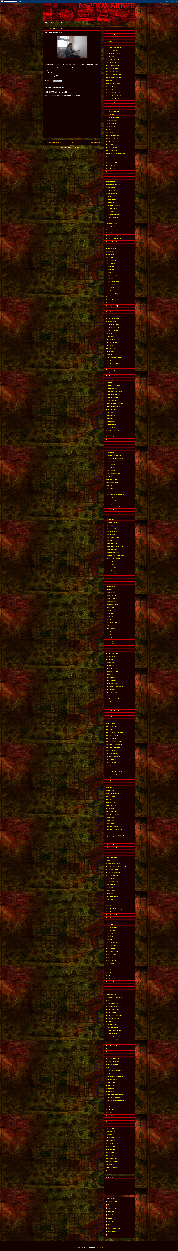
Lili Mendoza (109, 647)
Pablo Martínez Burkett (112, 927)
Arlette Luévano (110, 156)
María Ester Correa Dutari (113, 741)
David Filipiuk (110, 287)
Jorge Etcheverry (111, 528)
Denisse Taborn (110, 300)
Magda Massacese (111, 701)
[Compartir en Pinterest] (61, 81)
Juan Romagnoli (110, 607)
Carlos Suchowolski (111, 193)
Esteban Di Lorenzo (111, 342)
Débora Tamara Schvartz (113, 297)
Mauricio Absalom (111, 796)
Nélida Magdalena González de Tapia (117, 866)
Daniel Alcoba (110, 266)
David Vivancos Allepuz (112, 294)
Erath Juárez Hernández (113, 330)
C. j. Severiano (110, 172)
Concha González (111, 245)
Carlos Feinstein (110, 187)
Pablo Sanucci (110, 936)
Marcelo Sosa (110, 717)
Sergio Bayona (110, 1088)
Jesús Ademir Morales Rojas (114, 507)
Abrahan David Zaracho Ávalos (115, 38)
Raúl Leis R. (109, 1000)
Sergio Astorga (110, 1085)
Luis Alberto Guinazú (112, 683)
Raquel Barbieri (110, 991)
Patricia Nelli (109, 957)
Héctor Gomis (110, 452)
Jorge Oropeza (110, 534)
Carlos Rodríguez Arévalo (113, 190)
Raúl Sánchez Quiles (112, 1003)
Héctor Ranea (110, 461)
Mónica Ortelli (110, 845)
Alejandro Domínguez (112, 89)
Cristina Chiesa (110, 263)
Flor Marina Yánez (111, 400)
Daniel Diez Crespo (111, 275)
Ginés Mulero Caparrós (113, 431)
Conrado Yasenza (111, 251)
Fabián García (110, 367)
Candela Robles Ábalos (113, 175)
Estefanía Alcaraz (111, 348)
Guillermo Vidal (110, 443)
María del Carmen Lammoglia (114, 732)
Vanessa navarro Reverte (113, 1137)
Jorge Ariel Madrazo (112, 522)
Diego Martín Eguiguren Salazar (115, 309)
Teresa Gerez (110, 1134)
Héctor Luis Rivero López (113, 455)
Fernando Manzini (55, 83)
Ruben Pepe (109, 1043)
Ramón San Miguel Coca (113, 988)
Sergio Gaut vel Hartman (113, 1097)
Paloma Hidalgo (110, 948)
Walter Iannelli (110, 1164)
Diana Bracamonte (111, 303)
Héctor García (110, 449)
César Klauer (110, 211)
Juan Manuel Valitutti (112, 604)
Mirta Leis (109, 839)
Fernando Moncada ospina (114, 391)
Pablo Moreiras (110, 930)
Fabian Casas (110, 360)
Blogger (102, 1247)
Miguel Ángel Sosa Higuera (114, 829)
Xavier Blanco (110, 1170)
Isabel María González (112, 479)
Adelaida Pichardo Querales (114, 47)
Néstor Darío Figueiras (112, 869)
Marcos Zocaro (110, 723)
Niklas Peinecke (110, 884)
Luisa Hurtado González (113, 698)
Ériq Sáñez (109, 333)
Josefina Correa (110, 580)
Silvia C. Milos (110, 1110)
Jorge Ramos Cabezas (112, 537)
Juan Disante (110, 589)
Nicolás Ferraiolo (111, 878)
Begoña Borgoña (111, 166)
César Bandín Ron (111, 208)
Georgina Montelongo (112, 427)
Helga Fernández (111, 464)
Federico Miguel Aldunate (113, 376)
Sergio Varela (110, 1103)
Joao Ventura (110, 516)
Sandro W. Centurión (112, 1064)
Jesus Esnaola (110, 510)
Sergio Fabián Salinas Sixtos (114, 1094)
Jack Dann (109, 491)
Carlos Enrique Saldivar (113, 184)
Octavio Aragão (110, 890)
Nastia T (108, 860)
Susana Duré (110, 1122)
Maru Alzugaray (110, 787)
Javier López (109, 504)
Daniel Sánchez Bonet (112, 281)
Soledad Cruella (110, 1113)
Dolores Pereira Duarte (112, 318)
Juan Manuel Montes (112, 601)
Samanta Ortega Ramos (113, 1061)
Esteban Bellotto (110, 339)
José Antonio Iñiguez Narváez (114, 546)
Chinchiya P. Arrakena (112, 217)
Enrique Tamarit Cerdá (112, 327)
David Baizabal (110, 284)
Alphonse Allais (110, 105)
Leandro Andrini (110, 638)
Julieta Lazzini (110, 616)
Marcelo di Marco (111, 714)
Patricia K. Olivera (111, 954)
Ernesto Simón (110, 336)
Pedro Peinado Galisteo (113, 972)
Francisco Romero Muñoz (113, 406)
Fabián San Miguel (111, 370)
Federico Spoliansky (112, 379)
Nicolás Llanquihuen (112, 881)
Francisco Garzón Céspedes (114, 403)
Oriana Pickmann (111, 906)
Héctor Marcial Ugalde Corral (114, 458)
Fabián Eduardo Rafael (113, 364)
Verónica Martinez (111, 1140)
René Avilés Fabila (111, 1006)
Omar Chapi (109, 899)
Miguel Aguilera (110, 823)
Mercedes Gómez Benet (113, 814)
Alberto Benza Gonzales (113, 65)
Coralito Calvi (110, 254)
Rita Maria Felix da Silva (113, 1018)
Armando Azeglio (111, 160)
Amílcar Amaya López (112, 111)
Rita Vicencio (109, 1021)
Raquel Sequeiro (111, 994)
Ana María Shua (110, 126)
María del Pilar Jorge (112, 735)
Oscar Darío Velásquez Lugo (114, 909)
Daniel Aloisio (110, 269)
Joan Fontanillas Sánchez (113, 513)
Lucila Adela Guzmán (112, 677)
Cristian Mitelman (111, 260)
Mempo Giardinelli (111, 811)
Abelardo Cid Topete (112, 35)
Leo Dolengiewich (111, 641)
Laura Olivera (110, 631)
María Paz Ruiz (110, 750)
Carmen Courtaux (111, 199)
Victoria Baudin (110, 1146)
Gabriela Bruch (110, 421)
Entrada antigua (94, 142)
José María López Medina (113, 571)
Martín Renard (110, 781)
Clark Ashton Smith (111, 223)
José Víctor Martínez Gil (113, 577)
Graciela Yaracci (110, 440)
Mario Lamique (110, 769)
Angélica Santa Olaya (112, 138)
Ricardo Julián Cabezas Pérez (115, 1015)
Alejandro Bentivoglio (112, 86)
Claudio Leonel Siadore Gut (114, 239)
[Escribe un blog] (56, 81)
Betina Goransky (111, 169)
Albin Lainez (109, 80)
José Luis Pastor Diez (112, 561)
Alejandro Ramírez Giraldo (113, 96)
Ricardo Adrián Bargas (112, 1009)
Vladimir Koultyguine (112, 1161)
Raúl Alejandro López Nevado (114, 997)
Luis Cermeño (110, 689)
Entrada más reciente (52, 142)
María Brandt (110, 729)
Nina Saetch (109, 887)
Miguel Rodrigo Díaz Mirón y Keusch (116, 836)
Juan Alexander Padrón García (115, 583)
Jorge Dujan (109, 525)
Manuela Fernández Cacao (114, 711)
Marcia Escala (110, 720)
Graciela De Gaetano (112, 437)
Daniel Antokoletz (111, 272)
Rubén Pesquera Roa (112, 1046)
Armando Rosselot (111, 163)
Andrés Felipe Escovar (112, 135)
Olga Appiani (109, 893)
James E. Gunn (110, 497)
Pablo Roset (109, 933)
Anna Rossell (110, 141)
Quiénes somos (64, 23)
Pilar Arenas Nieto (111, 982)
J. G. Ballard (109, 488)
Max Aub (108, 799)
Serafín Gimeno (110, 1082)
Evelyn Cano (109, 354)
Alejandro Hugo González (113, 92)
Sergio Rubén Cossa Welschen (115, 1100)
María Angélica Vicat (112, 726)
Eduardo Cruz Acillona (112, 324)
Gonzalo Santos (110, 434)
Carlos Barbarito (110, 181)
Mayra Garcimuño (111, 805)
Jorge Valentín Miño (112, 540)
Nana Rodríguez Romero (113, 854)
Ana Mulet (109, 129)
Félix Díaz (109, 382)
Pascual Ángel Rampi (112, 951)
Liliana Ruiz (109, 659)
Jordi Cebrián (110, 519)
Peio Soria (109, 976)
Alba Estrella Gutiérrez (112, 62)
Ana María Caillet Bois (112, 117)
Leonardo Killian (110, 644)
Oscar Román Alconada (113, 918)
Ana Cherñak (110, 114)
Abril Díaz (109, 41)
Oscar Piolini (109, 912)
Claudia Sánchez (111, 233)
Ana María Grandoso (112, 123)
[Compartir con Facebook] (59, 81)
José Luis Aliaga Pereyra (113, 558)
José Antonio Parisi (111, 549)
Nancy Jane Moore (111, 857)
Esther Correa (110, 351)
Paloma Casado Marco (112, 942)
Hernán (110, 1218)
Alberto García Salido (112, 68)
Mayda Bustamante (111, 802)
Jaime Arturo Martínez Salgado (115, 494)
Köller (107, 625)
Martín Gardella (110, 778)
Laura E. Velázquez (111, 628)
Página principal (50, 23)
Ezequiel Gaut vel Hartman (114, 357)
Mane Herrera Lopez (112, 708)
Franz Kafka (109, 412)
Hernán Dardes (110, 470)
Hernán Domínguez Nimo (113, 473)
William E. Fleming (111, 1167)
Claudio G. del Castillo (112, 236)
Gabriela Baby (110, 418)
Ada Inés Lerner (110, 44)
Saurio (108, 1073)
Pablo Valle (109, 939)
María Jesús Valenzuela (113, 747)
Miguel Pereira (110, 832)
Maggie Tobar (110, 705)
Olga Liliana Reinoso (112, 896)
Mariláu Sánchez (111, 762)
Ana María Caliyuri (111, 120)
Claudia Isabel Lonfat (112, 230)
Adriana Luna (110, 56)
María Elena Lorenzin (112, 738)
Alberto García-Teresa (112, 71)
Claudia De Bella (111, 226)
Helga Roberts (110, 467)
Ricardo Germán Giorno (113, 1012)
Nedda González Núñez (113, 863)
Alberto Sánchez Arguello (113, 77)
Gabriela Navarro (111, 424)
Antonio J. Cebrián (111, 147)
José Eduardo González (113, 552)
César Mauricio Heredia (113, 214)
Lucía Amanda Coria (112, 671)
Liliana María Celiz (111, 656)
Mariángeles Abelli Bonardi (113, 756)
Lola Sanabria (110, 665)
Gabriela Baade (110, 415)
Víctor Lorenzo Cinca (112, 1143)
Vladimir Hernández (111, 1158)
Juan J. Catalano (111, 592)
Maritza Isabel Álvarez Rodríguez (115, 772)
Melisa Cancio (110, 808)
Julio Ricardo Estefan (112, 622)
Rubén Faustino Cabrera (113, 1040)
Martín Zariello (110, 784)
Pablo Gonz (109, 924)
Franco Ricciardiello (111, 409)
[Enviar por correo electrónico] (54, 81)
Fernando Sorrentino (112, 397)
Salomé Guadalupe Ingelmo (114, 1058)
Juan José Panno (111, 595)
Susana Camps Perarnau (113, 1119)
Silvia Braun (109, 1106)
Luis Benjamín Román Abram (114, 686)
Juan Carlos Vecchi (111, 586)
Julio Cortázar (110, 619)
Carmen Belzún (110, 196)
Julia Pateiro (109, 613)
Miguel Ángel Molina (112, 826)
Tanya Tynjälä (110, 1128)
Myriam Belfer (110, 851)
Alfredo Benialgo (111, 102)
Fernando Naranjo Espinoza (114, 394)
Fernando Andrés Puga (113, 385)
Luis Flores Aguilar (111, 692)
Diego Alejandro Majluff (112, 306)
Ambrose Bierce (110, 108)
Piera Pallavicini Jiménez (113, 979)
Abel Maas (109, 32)
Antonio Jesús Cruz (111, 150)
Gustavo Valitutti (110, 446)
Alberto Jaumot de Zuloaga (114, 74)
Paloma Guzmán (111, 945)
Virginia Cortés (110, 1155)
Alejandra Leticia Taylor (113, 83)
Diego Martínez (110, 312)
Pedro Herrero (110, 970)
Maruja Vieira (110, 790)
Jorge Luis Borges (111, 531)
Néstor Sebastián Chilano (113, 872)
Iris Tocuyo (109, 476)
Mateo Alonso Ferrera (112, 793)
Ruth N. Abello (110, 1052)
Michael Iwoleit (110, 820)
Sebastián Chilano (111, 1079)
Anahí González (110, 132)
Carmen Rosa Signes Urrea (114, 205)
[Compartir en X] (58, 81)
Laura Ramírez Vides (112, 635)
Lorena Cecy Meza (111, 668)
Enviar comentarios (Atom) (76, 147)
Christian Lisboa (110, 220)
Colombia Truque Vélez (113, 242)
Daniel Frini (109, 278)
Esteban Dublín (110, 345)
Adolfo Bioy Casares (112, 50)
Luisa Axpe (109, 695)
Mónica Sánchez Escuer (113, 848)
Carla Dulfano (110, 178)
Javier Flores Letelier (112, 501)
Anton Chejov (110, 144)
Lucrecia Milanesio (111, 680)
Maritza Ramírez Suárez (113, 775)
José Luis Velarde (111, 565)
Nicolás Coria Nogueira (112, 875)
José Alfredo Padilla (111, 543)
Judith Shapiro (110, 610)
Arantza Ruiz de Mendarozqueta (115, 153)
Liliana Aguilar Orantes (112, 653)
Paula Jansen (110, 966)
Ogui (109, 1225)
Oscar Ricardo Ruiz (111, 915)
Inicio (74, 142)
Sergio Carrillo (110, 1091)
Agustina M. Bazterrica (112, 59)
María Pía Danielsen (112, 753)
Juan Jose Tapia (110, 598)
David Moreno (110, 290)
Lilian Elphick (109, 650)
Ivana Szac (109, 485)
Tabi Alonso (109, 1125)
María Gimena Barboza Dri (114, 744)
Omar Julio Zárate (111, 902)
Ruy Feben (109, 1055)
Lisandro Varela (110, 662)
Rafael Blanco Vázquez (113, 985)
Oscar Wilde (109, 921)
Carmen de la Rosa (111, 202)
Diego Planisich (110, 315)
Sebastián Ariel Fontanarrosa (114, 1076)
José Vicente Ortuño (112, 574)
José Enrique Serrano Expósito (115, 555)
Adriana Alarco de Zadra (113, 53)
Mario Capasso (110, 765)
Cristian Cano (110, 257)
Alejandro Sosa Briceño (113, 99)
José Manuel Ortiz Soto (113, 567)
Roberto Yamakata (111, 1024)
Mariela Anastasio (111, 759)
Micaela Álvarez (110, 817)
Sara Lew (108, 1067)
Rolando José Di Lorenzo (113, 1030)
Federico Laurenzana (112, 373)
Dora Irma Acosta (111, 321)
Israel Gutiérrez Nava (112, 482)
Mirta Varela (109, 842)
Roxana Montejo (111, 1036)
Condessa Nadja (111, 248)
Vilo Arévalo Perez (111, 1149)
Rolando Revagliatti (111, 1033)
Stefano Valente (110, 1116)
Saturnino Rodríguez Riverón (114, 1070)
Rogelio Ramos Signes (112, 1027)
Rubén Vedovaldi (111, 1049)
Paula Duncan (110, 963)
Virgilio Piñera (110, 1152)
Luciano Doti (109, 674)
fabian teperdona (113, 1235)
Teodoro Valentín (111, 1131)
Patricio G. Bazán (111, 960)
